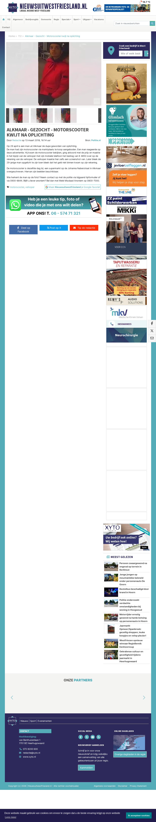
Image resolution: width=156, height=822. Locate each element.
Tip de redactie (86, 227)
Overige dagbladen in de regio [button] (130, 754)
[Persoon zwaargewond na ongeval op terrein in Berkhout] (111, 566)
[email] (152, 338)
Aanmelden (86, 767)
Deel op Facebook (24, 229)
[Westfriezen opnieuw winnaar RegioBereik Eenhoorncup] (111, 643)
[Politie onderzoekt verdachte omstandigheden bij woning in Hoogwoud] (111, 603)
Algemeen (18, 19)
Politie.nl (96, 140)
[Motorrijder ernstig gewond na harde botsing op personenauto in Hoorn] (111, 617)
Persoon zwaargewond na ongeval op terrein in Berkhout (133, 566)
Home (12, 36)
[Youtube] (93, 737)
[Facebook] (81, 737)
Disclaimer (122, 786)
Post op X (55, 227)
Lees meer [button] (10, 817)
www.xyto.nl (29, 756)
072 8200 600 (30, 749)
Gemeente (46, 19)
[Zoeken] (152, 23)
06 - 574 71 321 (65, 213)
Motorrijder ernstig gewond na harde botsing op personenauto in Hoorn (133, 617)
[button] (7, 115)
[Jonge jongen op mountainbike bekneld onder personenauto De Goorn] (111, 577)
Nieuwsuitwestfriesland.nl (53, 6)
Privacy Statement (138, 786)
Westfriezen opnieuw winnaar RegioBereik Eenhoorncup (131, 643)
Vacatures (99, 19)
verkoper (29, 187)
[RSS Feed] (99, 737)
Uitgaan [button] (86, 19)
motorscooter (17, 187)
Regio (56, 19)
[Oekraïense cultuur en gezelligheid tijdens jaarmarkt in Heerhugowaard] (111, 654)
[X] (87, 737)
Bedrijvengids (31, 19)
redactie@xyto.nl (31, 752)
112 (8, 19)
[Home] (3, 19)
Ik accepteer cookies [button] (139, 815)
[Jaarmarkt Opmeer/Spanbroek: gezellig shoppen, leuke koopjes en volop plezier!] (111, 629)
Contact (6, 27)
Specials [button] (66, 19)
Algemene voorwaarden (104, 786)
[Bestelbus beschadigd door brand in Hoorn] (111, 592)
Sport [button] (76, 19)
